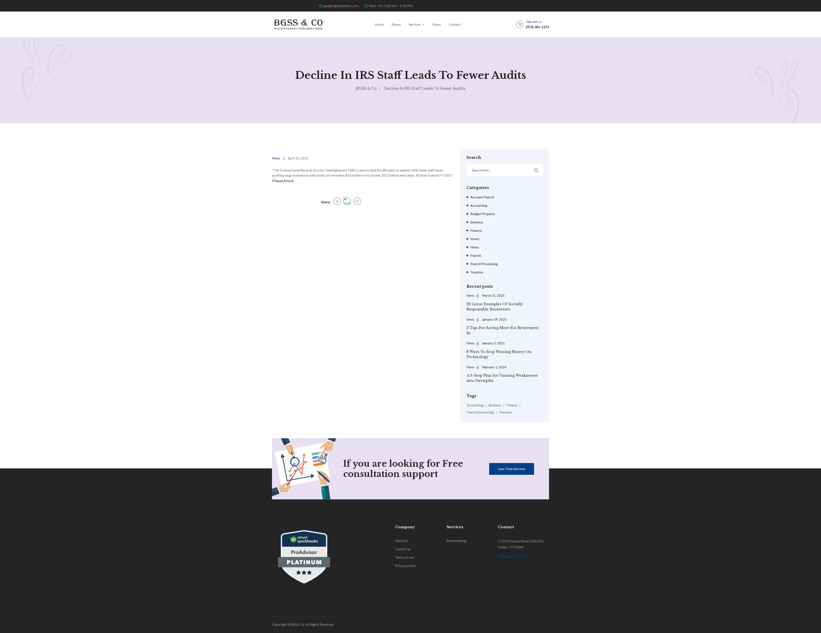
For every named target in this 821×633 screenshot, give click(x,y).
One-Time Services (512, 469)
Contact (455, 24)
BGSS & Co (366, 88)
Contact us (403, 549)
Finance (476, 230)
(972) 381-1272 (537, 27)
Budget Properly (482, 214)
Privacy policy (405, 566)
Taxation (476, 272)
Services (415, 24)
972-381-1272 (512, 556)
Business (476, 222)
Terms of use (404, 557)
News (436, 24)
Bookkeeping (457, 541)
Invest (474, 239)
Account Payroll (482, 197)
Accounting (478, 205)
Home (379, 24)
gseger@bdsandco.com (341, 6)
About (396, 24)
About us (401, 541)
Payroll (475, 255)
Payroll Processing (484, 264)
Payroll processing (480, 412)
